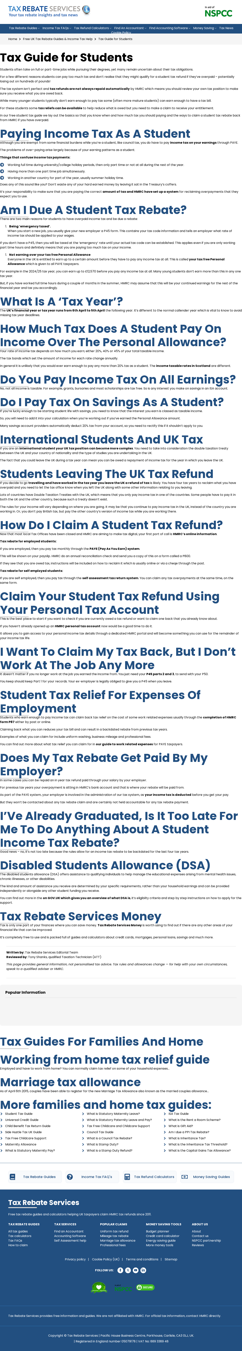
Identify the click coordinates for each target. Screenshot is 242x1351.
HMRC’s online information (195, 534)
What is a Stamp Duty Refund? (109, 1150)
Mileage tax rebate (114, 1236)
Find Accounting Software (168, 28)
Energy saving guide (161, 1240)
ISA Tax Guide (179, 1114)
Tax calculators (19, 1236)
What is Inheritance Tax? (187, 1138)
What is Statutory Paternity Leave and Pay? (119, 1120)
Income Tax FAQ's (96, 1176)
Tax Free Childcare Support (25, 1138)
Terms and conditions (142, 1259)
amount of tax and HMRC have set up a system (140, 191)
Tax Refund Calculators (91, 28)
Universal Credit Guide (21, 1120)
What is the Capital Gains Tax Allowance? (200, 1150)
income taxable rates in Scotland (183, 366)
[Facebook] (120, 1270)
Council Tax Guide (100, 1132)
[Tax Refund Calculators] (127, 1177)
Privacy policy (75, 1259)
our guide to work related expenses (124, 744)
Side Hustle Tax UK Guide (23, 1132)
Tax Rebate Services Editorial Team (51, 952)
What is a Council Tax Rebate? (109, 1138)
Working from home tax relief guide (105, 1060)
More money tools (159, 1245)
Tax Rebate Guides (23, 28)
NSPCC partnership (206, 1240)
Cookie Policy (121, 32)
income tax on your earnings (193, 142)
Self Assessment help (70, 1240)
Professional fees (113, 1245)
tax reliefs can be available (60, 108)
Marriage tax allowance (70, 1082)
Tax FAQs (15, 1240)
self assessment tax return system (110, 578)
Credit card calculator (162, 1236)
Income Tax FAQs (55, 28)
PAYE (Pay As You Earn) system (114, 549)
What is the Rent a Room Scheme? (195, 1120)
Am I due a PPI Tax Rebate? (189, 1132)
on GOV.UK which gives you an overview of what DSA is (86, 898)
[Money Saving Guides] (185, 1177)
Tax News (226, 28)
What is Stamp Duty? (102, 1144)
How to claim (18, 1245)
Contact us (200, 1236)
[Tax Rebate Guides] (12, 1177)
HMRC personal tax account (77, 626)
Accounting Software (70, 1236)
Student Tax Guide (19, 1114)
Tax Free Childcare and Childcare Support (118, 1126)
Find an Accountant (129, 28)
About (196, 1231)
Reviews (198, 1245)
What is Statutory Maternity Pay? (30, 1150)
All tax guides (18, 1231)
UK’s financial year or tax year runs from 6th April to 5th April (56, 310)
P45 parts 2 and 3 (160, 674)
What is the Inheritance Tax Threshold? (198, 1144)
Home (12, 39)
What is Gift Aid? (181, 1126)
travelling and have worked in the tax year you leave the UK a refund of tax (88, 483)
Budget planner (157, 1231)
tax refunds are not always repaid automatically (90, 89)
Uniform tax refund (114, 1231)
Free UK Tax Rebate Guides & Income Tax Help (58, 39)
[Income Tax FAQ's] (70, 1177)
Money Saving (203, 28)
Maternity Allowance (20, 1144)
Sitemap (171, 1259)
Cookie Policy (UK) (106, 1259)
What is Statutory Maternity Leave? (113, 1114)
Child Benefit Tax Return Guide (28, 1126)
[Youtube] (136, 1270)
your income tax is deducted (168, 795)
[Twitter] (128, 1270)
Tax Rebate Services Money (120, 925)
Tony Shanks (37, 957)
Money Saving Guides (211, 1176)
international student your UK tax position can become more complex (76, 448)
